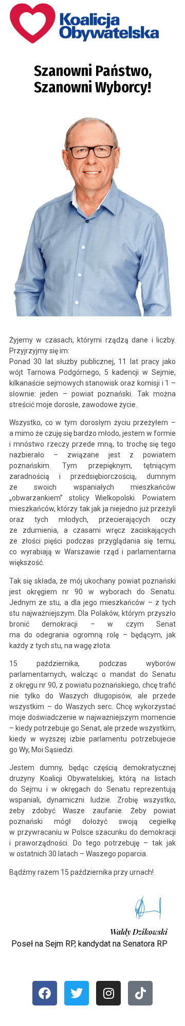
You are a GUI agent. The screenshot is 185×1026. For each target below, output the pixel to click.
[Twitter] (76, 993)
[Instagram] (108, 993)
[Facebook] (44, 993)
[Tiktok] (140, 993)
